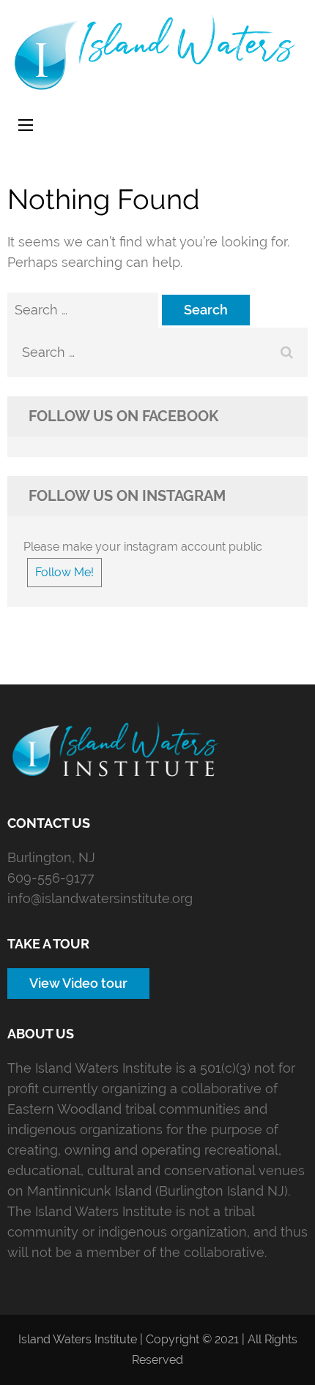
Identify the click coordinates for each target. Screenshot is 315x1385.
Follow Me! (64, 572)
